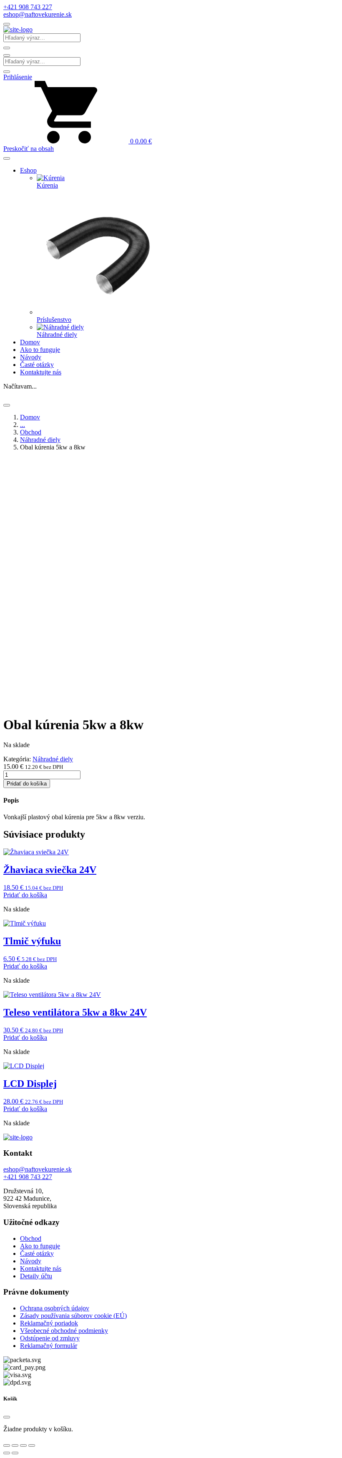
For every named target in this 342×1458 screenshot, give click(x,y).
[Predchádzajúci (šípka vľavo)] (6, 1453)
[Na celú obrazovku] (15, 1445)
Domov (30, 342)
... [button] (22, 424)
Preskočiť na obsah (28, 148)
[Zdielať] (23, 1445)
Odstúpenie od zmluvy (50, 1338)
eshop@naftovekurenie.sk (37, 14)
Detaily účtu (36, 1276)
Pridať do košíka (27, 783)
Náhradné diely (40, 439)
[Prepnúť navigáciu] (6, 24)
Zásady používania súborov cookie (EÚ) (73, 1315)
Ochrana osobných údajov (54, 1308)
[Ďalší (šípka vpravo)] (15, 1453)
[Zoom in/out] (6, 1445)
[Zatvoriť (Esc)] (31, 1445)
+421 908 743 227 (27, 6)
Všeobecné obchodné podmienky (64, 1330)
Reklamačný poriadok (49, 1323)
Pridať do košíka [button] (25, 894)
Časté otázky (37, 364)
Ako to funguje (40, 349)
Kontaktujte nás (40, 372)
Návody (30, 357)
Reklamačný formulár (48, 1345)
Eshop (28, 170)
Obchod (30, 432)
